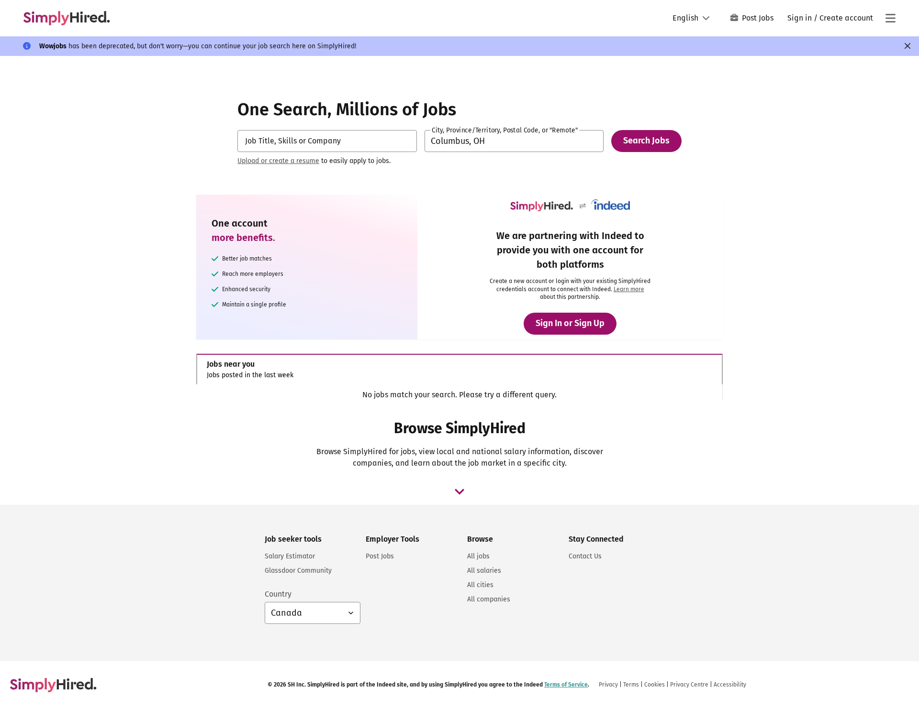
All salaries (484, 571)
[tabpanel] (459, 395)
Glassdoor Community (298, 571)
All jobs (478, 556)
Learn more (629, 289)
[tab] (459, 369)
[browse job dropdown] (459, 491)
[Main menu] (890, 18)
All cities (480, 585)
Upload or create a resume (278, 161)
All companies (488, 599)
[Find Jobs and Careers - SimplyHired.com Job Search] (66, 18)
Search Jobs (646, 140)
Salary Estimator (290, 556)
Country (278, 594)
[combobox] (327, 141)
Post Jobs (757, 17)
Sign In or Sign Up (570, 323)
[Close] (907, 46)
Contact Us (585, 556)
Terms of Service (566, 684)
